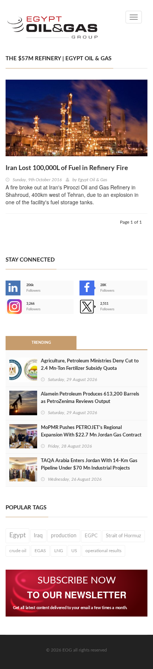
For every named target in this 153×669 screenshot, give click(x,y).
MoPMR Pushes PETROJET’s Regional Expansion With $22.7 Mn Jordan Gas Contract (91, 431)
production (63, 535)
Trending (41, 343)
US (74, 550)
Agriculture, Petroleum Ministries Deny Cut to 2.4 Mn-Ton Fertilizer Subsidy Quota (90, 365)
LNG (58, 550)
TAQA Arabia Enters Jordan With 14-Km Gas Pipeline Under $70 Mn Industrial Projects (89, 464)
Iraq (38, 535)
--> (6, 306)
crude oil (17, 550)
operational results (103, 550)
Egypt (17, 535)
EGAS (40, 550)
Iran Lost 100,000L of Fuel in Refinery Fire (67, 168)
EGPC (91, 536)
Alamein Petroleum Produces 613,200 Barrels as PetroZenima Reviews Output (90, 398)
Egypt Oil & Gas (92, 179)
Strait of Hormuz (123, 536)
